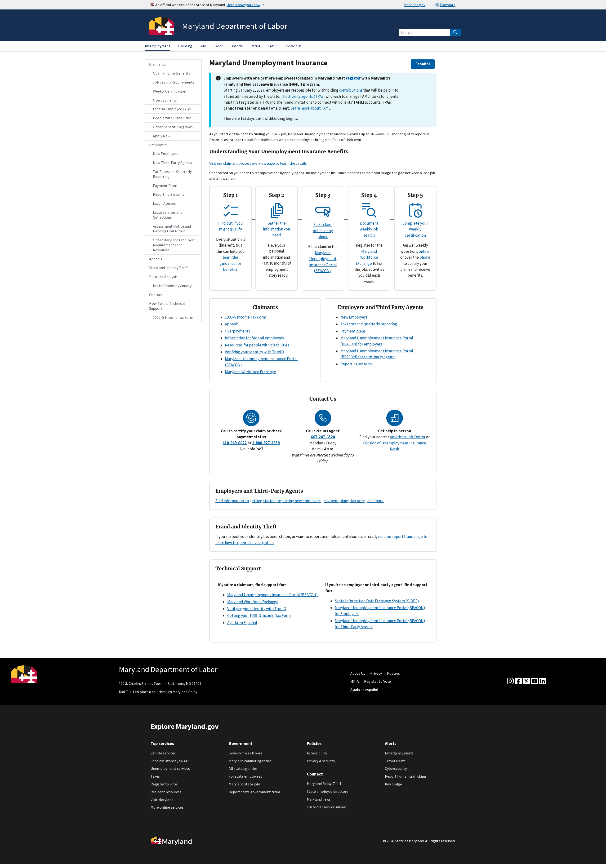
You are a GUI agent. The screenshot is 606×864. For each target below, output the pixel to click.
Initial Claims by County (172, 285)
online (424, 251)
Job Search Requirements (173, 82)
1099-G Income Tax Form (173, 317)
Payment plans (352, 331)
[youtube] (534, 681)
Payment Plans (165, 185)
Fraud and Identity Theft (168, 267)
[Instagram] (510, 681)
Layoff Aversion (165, 203)
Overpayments (165, 100)
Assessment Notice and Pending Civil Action (172, 229)
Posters (393, 673)
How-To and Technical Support (167, 306)
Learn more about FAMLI (311, 108)
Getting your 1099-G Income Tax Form (259, 615)
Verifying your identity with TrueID (254, 351)
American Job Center (407, 436)
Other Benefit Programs (173, 126)
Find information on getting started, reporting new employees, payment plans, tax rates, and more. (299, 500)
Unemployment (157, 46)
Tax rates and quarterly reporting (368, 324)
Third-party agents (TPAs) (303, 96)
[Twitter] (526, 681)
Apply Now (161, 135)
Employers (158, 144)
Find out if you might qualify (230, 226)
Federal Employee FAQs (172, 108)
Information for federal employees (254, 338)
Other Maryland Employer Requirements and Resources (174, 245)
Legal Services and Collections (167, 215)
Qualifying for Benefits (171, 73)
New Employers (165, 153)
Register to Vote (377, 681)
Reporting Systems (168, 194)
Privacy (376, 673)
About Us (357, 673)
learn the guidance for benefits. (230, 263)
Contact (155, 294)
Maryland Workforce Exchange (367, 257)
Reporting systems (356, 364)
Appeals (155, 259)
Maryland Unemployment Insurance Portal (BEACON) (272, 594)
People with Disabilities (172, 117)
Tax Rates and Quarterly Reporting (172, 174)
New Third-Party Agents (172, 162)
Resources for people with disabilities (257, 345)
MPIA (354, 681)
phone (424, 257)
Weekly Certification (169, 91)
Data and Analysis (163, 276)
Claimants (157, 64)
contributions (350, 90)
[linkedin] (542, 681)
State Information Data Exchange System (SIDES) (377, 600)
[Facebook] (518, 681)
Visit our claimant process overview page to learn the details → (260, 163)
